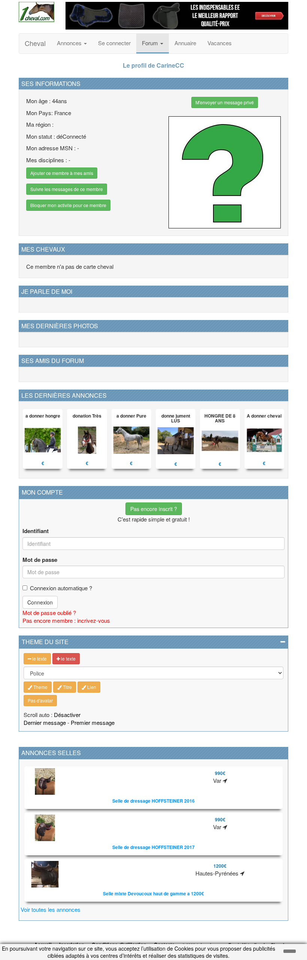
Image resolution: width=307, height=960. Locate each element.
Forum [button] (150, 43)
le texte (39, 658)
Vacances (219, 43)
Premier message (93, 722)
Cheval (35, 43)
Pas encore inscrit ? (153, 509)
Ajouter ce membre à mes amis (61, 173)
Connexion (40, 602)
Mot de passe (39, 560)
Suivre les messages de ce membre (66, 189)
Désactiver (67, 715)
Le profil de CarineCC (153, 65)
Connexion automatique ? (61, 588)
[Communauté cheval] (36, 12)
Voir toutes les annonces (50, 909)
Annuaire (185, 43)
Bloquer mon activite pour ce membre (68, 205)
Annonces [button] (70, 43)
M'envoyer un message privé (224, 102)
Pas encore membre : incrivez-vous (66, 620)
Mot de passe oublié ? (49, 612)
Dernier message (45, 722)
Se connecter (114, 43)
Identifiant (35, 531)
